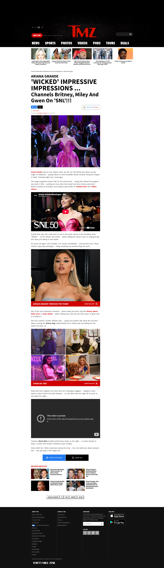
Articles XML (36, 530)
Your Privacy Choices (42, 525)
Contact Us (61, 514)
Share (55, 458)
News (35, 43)
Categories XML (37, 541)
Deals (125, 43)
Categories (35, 538)
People (34, 546)
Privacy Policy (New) (38, 517)
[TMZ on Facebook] (32, 27)
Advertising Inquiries (64, 522)
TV (61, 497)
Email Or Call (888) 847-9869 (53, 35)
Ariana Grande (53, 497)
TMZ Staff (36, 111)
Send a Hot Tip (62, 517)
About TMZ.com (37, 514)
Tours (110, 43)
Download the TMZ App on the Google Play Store (117, 522)
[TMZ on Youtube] (39, 27)
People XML (35, 549)
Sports (50, 43)
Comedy (73, 497)
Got (37, 35)
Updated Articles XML (38, 536)
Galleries (34, 544)
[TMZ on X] (35, 27)
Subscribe (102, 524)
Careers (60, 520)
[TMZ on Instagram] (42, 27)
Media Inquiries (62, 525)
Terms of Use (36, 520)
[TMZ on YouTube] (93, 533)
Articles (34, 528)
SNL (66, 497)
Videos (82, 43)
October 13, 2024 (42, 113)
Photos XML (35, 552)
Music (81, 497)
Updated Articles (37, 533)
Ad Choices (35, 522)
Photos (66, 43)
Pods (97, 43)
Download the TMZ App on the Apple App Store (117, 515)
